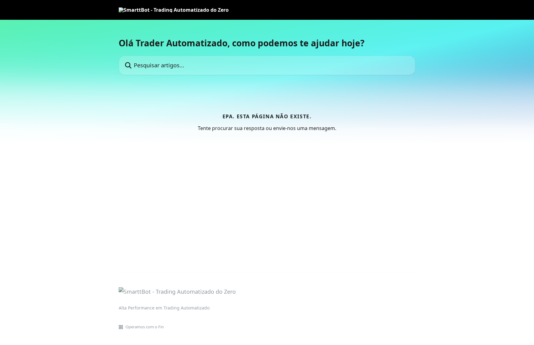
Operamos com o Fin (144, 327)
